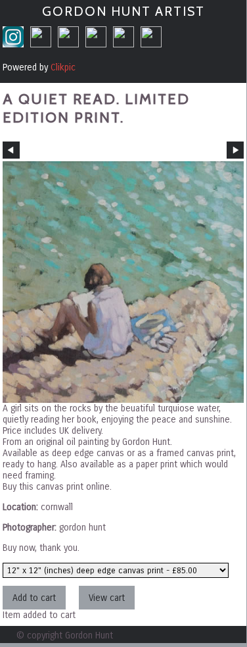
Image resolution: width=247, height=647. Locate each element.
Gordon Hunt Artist (123, 11)
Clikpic (63, 67)
